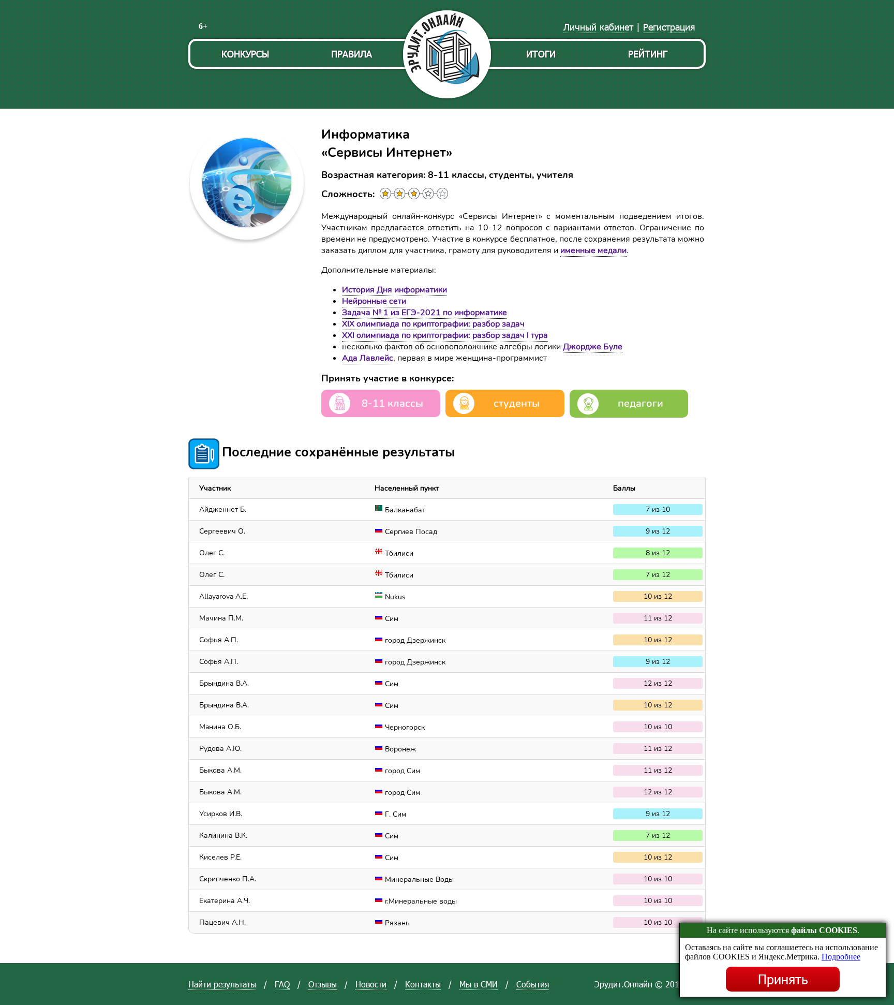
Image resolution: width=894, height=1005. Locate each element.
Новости (370, 984)
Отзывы (322, 984)
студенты (517, 403)
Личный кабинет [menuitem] (598, 27)
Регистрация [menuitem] (669, 27)
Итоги (541, 54)
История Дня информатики (394, 289)
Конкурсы (245, 54)
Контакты (423, 984)
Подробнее (841, 956)
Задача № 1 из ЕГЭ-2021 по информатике (424, 312)
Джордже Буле (592, 346)
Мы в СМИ (478, 984)
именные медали (593, 250)
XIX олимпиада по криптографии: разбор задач (433, 324)
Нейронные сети (374, 301)
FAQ (282, 984)
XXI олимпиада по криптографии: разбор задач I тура (445, 335)
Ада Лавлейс (367, 358)
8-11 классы (392, 403)
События (532, 984)
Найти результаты (222, 984)
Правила (351, 54)
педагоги (640, 403)
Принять (783, 979)
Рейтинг (647, 54)
